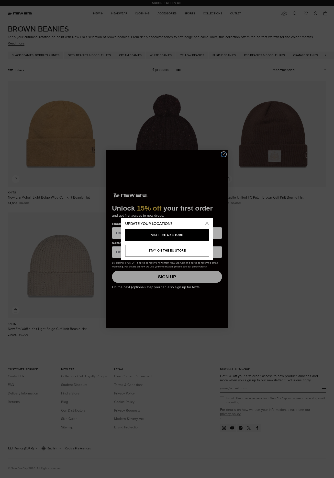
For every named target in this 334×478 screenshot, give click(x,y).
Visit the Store (167, 235)
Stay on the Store (167, 250)
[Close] (207, 224)
